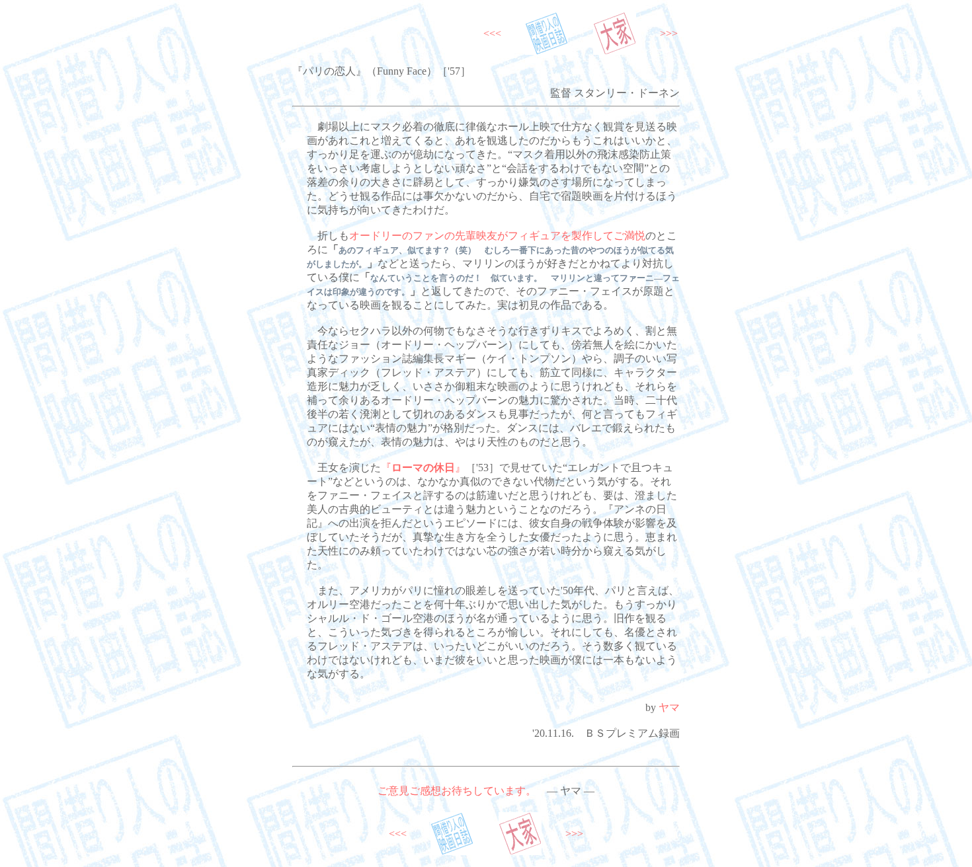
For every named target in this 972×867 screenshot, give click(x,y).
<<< (492, 33)
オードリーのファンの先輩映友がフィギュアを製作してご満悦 (497, 235)
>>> (669, 33)
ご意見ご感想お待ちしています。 (457, 790)
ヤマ (669, 707)
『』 (423, 467)
